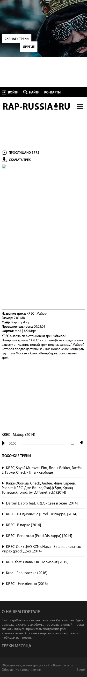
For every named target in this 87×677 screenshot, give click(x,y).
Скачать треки (17, 39)
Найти (34, 92)
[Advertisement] (43, 397)
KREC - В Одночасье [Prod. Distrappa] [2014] (41, 514)
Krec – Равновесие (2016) (26, 573)
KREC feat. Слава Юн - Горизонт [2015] (37, 562)
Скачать (80, 472)
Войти (13, 92)
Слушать (3, 467)
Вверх (81, 670)
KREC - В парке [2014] (23, 525)
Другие (29, 47)
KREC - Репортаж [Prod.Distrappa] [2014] (39, 536)
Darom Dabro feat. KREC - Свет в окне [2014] (42, 503)
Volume (80, 442)
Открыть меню (80, 106)
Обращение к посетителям (21, 670)
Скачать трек (20, 160)
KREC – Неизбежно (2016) (27, 584)
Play (3, 443)
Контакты (52, 92)
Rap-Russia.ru (37, 106)
